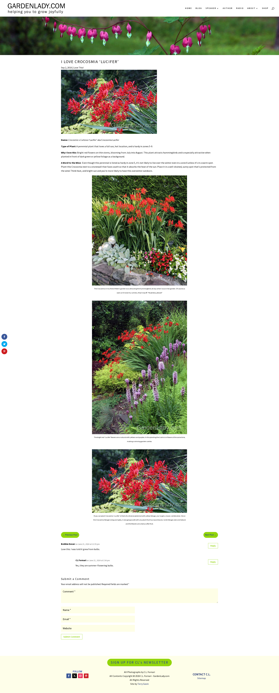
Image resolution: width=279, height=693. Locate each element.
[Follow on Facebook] (68, 675)
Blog (199, 8)
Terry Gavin (143, 683)
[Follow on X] (74, 675)
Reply (213, 545)
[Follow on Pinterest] (86, 675)
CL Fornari (81, 560)
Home (188, 8)
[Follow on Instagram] (80, 675)
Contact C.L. (202, 674)
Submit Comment (71, 636)
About (251, 8)
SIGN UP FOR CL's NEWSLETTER (139, 662)
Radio (240, 8)
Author (228, 8)
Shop (265, 8)
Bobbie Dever (68, 543)
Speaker (211, 8)
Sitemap (201, 678)
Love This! (79, 67)
